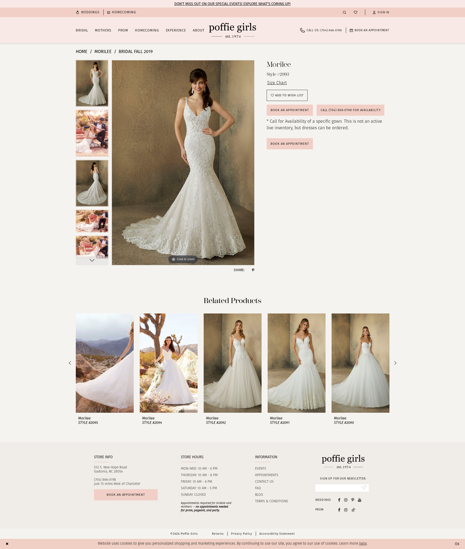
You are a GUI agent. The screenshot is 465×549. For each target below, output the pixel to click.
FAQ (258, 488)
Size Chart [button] (277, 83)
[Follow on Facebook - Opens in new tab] (339, 509)
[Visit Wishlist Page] (355, 12)
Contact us (264, 482)
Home (81, 51)
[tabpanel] (92, 85)
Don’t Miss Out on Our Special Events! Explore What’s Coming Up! (232, 4)
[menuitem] (87, 12)
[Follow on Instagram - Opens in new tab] (346, 509)
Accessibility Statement (277, 533)
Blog (259, 495)
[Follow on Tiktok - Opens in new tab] (353, 509)
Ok (457, 544)
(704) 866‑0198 (105, 480)
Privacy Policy (241, 533)
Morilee (103, 51)
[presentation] (105, 362)
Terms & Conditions (271, 501)
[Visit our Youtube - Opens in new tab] (360, 499)
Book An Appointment (290, 143)
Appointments (266, 475)
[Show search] (344, 12)
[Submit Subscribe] (363, 488)
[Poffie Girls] (232, 30)
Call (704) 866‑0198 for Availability (351, 110)
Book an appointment (126, 494)
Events (260, 469)
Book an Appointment (290, 110)
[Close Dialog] (7, 544)
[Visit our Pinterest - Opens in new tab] (352, 499)
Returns (218, 533)
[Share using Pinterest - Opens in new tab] (253, 270)
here (363, 544)
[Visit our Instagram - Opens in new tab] (346, 499)
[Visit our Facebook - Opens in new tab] (339, 499)
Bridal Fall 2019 (136, 51)
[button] (381, 12)
